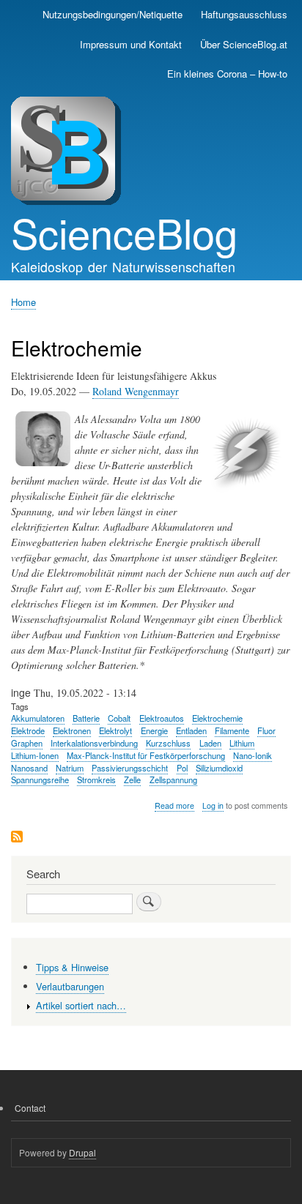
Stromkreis (96, 779)
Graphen (27, 743)
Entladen (191, 730)
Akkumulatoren (38, 718)
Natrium (70, 768)
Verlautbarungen (70, 986)
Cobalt (119, 718)
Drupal (82, 1152)
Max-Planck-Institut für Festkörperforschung (146, 755)
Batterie (86, 718)
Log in (213, 805)
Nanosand (29, 768)
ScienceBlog (124, 232)
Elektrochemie (217, 718)
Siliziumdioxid (219, 768)
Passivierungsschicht (130, 768)
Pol (182, 768)
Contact (30, 1108)
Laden (210, 743)
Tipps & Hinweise (72, 967)
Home (23, 302)
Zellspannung (173, 779)
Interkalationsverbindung (94, 743)
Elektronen (72, 730)
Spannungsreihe (40, 779)
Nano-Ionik (252, 755)
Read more (174, 806)
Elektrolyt (115, 730)
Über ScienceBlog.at (243, 44)
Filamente (232, 730)
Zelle (132, 779)
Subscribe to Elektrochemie (17, 838)
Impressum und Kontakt (131, 44)
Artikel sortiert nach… (81, 1005)
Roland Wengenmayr (135, 391)
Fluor (266, 730)
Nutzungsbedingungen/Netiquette (113, 14)
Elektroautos (161, 718)
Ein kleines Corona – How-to (227, 74)
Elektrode (28, 730)
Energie (154, 730)
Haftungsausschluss (244, 14)
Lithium (241, 743)
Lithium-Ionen (35, 755)
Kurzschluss (168, 743)
